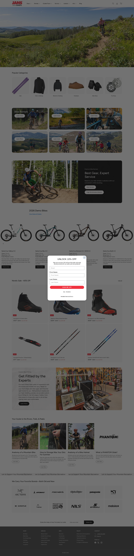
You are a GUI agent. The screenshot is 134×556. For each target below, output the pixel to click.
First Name (54, 272)
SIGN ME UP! (67, 287)
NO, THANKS (67, 292)
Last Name (53, 279)
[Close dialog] (84, 257)
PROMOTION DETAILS (67, 296)
